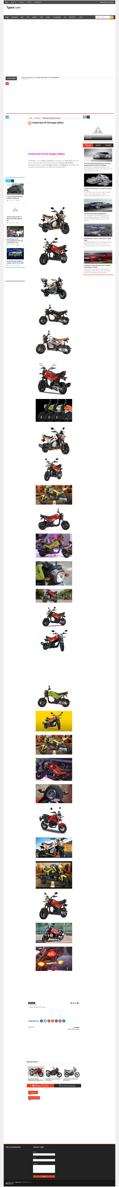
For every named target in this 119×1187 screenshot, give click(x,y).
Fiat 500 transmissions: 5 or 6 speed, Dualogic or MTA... (97, 189)
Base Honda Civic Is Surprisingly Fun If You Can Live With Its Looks (15, 241)
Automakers (37, 2)
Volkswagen (57, 17)
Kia (65, 17)
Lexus (80, 17)
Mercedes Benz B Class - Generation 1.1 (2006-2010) (97, 239)
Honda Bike (37, 118)
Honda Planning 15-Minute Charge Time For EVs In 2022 (15, 262)
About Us (13, 2)
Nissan (34, 17)
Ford (41, 17)
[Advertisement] (79, 9)
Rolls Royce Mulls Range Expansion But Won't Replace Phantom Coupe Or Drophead (97, 164)
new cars (14, 17)
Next (111, 130)
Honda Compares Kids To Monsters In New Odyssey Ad (14, 218)
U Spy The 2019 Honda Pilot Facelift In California (15, 197)
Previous (85, 130)
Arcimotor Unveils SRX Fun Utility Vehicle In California (37, 77)
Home (6, 2)
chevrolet (72, 17)
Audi (28, 17)
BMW (22, 17)
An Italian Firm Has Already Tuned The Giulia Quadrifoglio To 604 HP (97, 266)
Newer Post (31, 1027)
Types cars (18, 1182)
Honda (48, 17)
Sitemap (29, 2)
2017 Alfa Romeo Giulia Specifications (95, 214)
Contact (21, 2)
